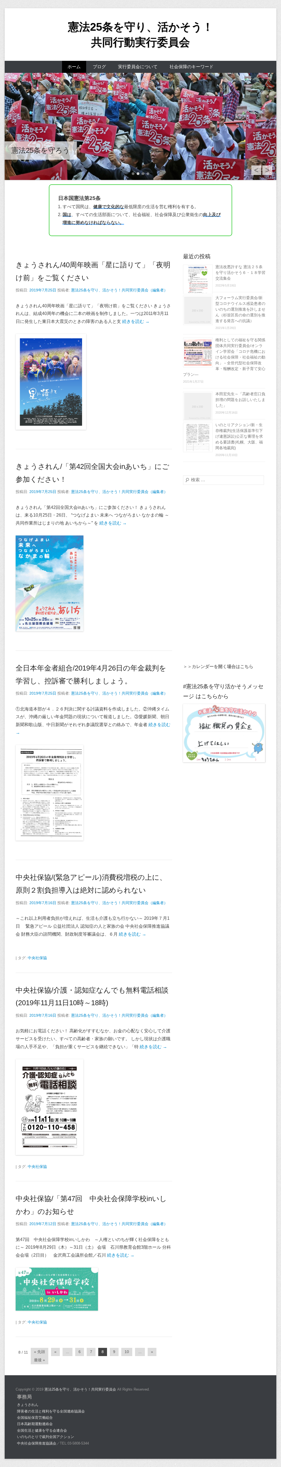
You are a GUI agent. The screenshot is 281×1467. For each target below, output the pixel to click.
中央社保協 (37, 958)
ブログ (99, 66)
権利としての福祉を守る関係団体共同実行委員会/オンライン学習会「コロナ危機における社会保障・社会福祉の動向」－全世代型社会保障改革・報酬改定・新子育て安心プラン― (224, 357)
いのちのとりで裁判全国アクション (45, 1437)
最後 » (39, 1360)
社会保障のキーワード (191, 66)
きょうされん (27, 1405)
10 (127, 1351)
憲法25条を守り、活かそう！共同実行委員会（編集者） (119, 290)
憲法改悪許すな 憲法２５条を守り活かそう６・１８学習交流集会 (240, 272)
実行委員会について (138, 66)
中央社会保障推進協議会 (36, 1443)
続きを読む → (136, 321)
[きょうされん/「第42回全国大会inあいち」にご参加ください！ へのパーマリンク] (57, 583)
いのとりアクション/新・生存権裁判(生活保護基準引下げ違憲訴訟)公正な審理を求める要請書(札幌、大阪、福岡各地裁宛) (239, 436)
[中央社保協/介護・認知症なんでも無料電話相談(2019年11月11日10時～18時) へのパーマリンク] (57, 1107)
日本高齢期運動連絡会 (35, 1424)
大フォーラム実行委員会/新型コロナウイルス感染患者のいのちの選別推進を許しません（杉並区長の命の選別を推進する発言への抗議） (240, 309)
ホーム (74, 66)
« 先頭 (39, 1351)
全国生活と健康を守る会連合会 (42, 1430)
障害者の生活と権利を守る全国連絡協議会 (51, 1411)
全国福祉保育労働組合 (35, 1418)
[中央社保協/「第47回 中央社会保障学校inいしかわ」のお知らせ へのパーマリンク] (57, 1289)
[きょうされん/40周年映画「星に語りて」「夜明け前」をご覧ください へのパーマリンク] (57, 382)
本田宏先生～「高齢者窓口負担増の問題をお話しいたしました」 (240, 400)
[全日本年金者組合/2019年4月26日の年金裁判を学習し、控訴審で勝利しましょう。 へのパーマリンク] (57, 793)
